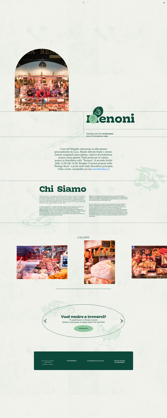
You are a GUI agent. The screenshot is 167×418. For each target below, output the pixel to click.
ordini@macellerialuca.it (95, 360)
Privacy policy (136, 392)
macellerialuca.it (100, 169)
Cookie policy (136, 394)
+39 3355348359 (119, 362)
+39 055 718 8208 (119, 360)
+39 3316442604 (71, 360)
